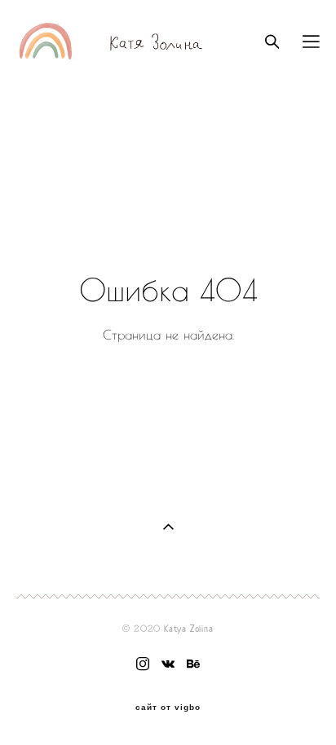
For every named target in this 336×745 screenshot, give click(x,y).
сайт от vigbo (168, 707)
